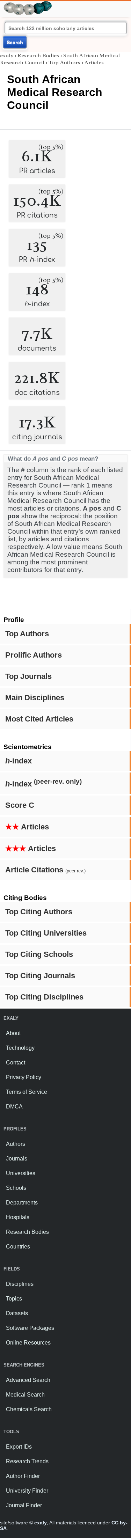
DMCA (14, 1106)
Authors (15, 1144)
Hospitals (17, 1217)
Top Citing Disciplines (44, 997)
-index (18, 760)
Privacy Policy (23, 1077)
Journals (16, 1159)
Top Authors (27, 633)
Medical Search (25, 1395)
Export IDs (19, 1447)
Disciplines (20, 1284)
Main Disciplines (34, 697)
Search (15, 42)
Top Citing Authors (38, 911)
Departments (22, 1203)
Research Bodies (38, 55)
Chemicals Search (29, 1409)
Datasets (17, 1313)
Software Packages (30, 1328)
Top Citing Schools (39, 954)
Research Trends (27, 1461)
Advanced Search (28, 1380)
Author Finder (23, 1476)
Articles (27, 826)
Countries (18, 1247)
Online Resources (28, 1343)
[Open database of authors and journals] (28, 4)
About (13, 1033)
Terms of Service (26, 1092)
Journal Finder (24, 1505)
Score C (19, 805)
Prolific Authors (33, 655)
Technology (20, 1048)
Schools (16, 1188)
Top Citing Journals (40, 975)
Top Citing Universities (46, 933)
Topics (14, 1299)
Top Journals (28, 676)
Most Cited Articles (39, 719)
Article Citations (45, 869)
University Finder (27, 1491)
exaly (6, 55)
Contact (15, 1062)
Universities (20, 1173)
